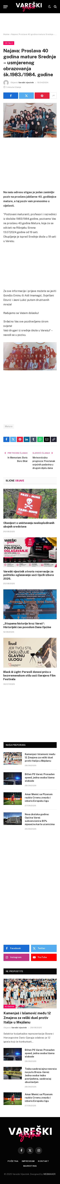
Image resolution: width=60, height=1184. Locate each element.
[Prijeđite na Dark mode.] (49, 6)
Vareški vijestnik (26, 82)
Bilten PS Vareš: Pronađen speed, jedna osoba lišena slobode (40, 777)
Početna (13, 1161)
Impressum (28, 1161)
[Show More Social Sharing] (53, 95)
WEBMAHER (49, 1174)
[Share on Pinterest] (42, 95)
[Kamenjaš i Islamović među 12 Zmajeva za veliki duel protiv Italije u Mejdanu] (13, 758)
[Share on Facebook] (10, 95)
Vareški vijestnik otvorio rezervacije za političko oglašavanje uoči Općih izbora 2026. (28, 575)
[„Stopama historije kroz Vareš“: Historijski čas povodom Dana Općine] (30, 604)
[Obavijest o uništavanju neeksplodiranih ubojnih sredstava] (30, 504)
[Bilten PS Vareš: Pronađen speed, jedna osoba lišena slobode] (13, 778)
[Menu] (5, 6)
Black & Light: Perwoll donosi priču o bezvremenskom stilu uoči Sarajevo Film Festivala (29, 675)
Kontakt (43, 1161)
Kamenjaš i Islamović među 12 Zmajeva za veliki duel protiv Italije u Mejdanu (40, 757)
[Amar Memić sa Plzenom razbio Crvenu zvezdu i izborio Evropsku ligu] (13, 798)
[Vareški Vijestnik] (29, 6)
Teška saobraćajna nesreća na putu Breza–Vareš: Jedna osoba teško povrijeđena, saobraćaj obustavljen (41, 1075)
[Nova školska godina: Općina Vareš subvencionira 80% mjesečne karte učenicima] (13, 818)
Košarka (9, 1007)
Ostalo (9, 43)
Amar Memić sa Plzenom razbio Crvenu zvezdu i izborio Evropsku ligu (38, 797)
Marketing (30, 1166)
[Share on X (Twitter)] (26, 95)
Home (6, 34)
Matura (8, 426)
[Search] (55, 6)
